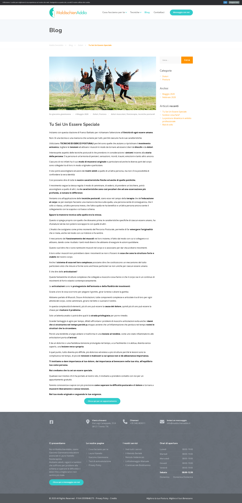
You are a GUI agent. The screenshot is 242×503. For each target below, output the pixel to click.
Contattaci (159, 12)
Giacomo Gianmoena (98, 457)
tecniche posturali (146, 114)
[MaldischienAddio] (68, 12)
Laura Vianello (95, 453)
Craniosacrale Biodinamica (137, 465)
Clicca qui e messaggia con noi (66, 482)
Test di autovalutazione (100, 461)
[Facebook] (51, 422)
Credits (113, 498)
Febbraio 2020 (169, 97)
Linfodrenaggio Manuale (137, 461)
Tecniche (134, 12)
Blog (147, 12)
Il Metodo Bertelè (133, 453)
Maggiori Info (234, 2)
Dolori (95, 114)
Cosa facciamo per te (113, 12)
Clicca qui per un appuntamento (102, 401)
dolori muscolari (118, 114)
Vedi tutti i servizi (133, 449)
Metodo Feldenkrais (134, 457)
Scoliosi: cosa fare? (171, 115)
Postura (102, 114)
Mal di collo (167, 124)
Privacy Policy (95, 465)
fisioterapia (132, 114)
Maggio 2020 (168, 94)
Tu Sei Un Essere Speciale (174, 111)
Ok (225, 2)
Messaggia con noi (181, 12)
